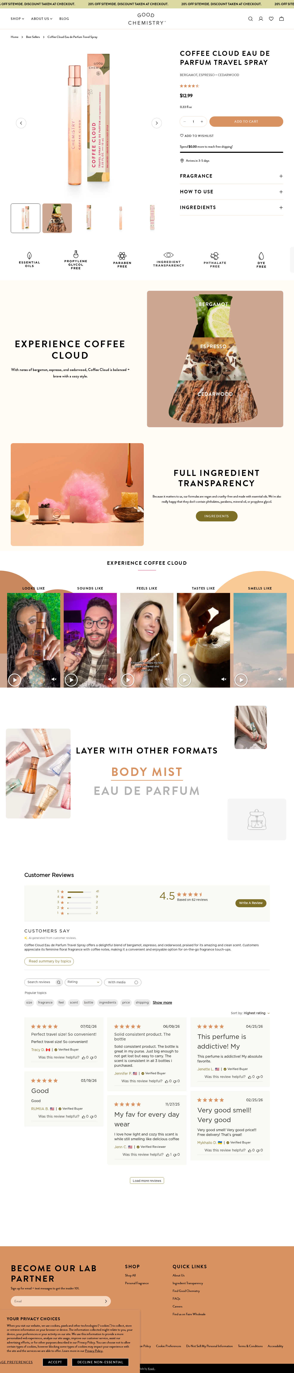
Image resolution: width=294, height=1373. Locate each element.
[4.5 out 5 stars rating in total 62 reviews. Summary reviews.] (190, 86)
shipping (142, 1002)
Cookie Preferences (168, 1346)
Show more (162, 1002)
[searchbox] (40, 982)
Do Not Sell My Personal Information (209, 1346)
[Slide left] (21, 123)
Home (14, 37)
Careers (177, 1306)
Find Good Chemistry (186, 1291)
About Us (178, 1275)
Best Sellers (33, 37)
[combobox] (83, 982)
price (126, 1002)
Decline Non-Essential (100, 1362)
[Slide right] (157, 123)
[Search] (250, 18)
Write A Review (251, 903)
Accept (55, 1362)
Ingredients (216, 516)
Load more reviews (147, 1180)
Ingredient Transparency (188, 1283)
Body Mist (147, 772)
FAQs (176, 1298)
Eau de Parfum (147, 791)
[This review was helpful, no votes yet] (83, 1058)
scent (74, 1002)
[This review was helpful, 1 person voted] (167, 1155)
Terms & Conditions (250, 1346)
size (29, 1002)
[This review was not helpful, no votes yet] (91, 1058)
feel (61, 1002)
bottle (88, 1002)
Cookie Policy (142, 1346)
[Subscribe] (105, 1301)
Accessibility (275, 1346)
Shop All (130, 1275)
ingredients (107, 1002)
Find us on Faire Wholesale (189, 1314)
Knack (151, 1369)
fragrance (45, 1002)
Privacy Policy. (94, 1350)
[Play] (14, 680)
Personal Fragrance (137, 1283)
